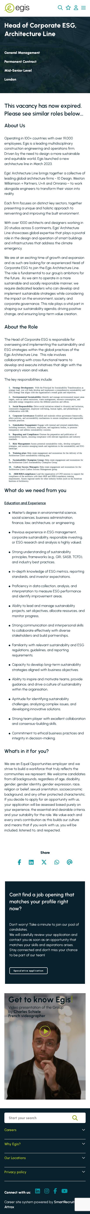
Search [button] (78, 1118)
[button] (60, 7)
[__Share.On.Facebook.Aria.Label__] (19, 863)
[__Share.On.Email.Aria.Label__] (70, 863)
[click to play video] (45, 1031)
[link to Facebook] (55, 1191)
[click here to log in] (76, 8)
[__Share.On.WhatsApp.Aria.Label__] (56, 863)
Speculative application (28, 970)
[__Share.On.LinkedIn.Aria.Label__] (31, 863)
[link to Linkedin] (37, 1191)
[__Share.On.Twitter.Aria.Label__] (44, 863)
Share (45, 853)
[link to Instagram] (46, 1191)
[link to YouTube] (64, 1191)
